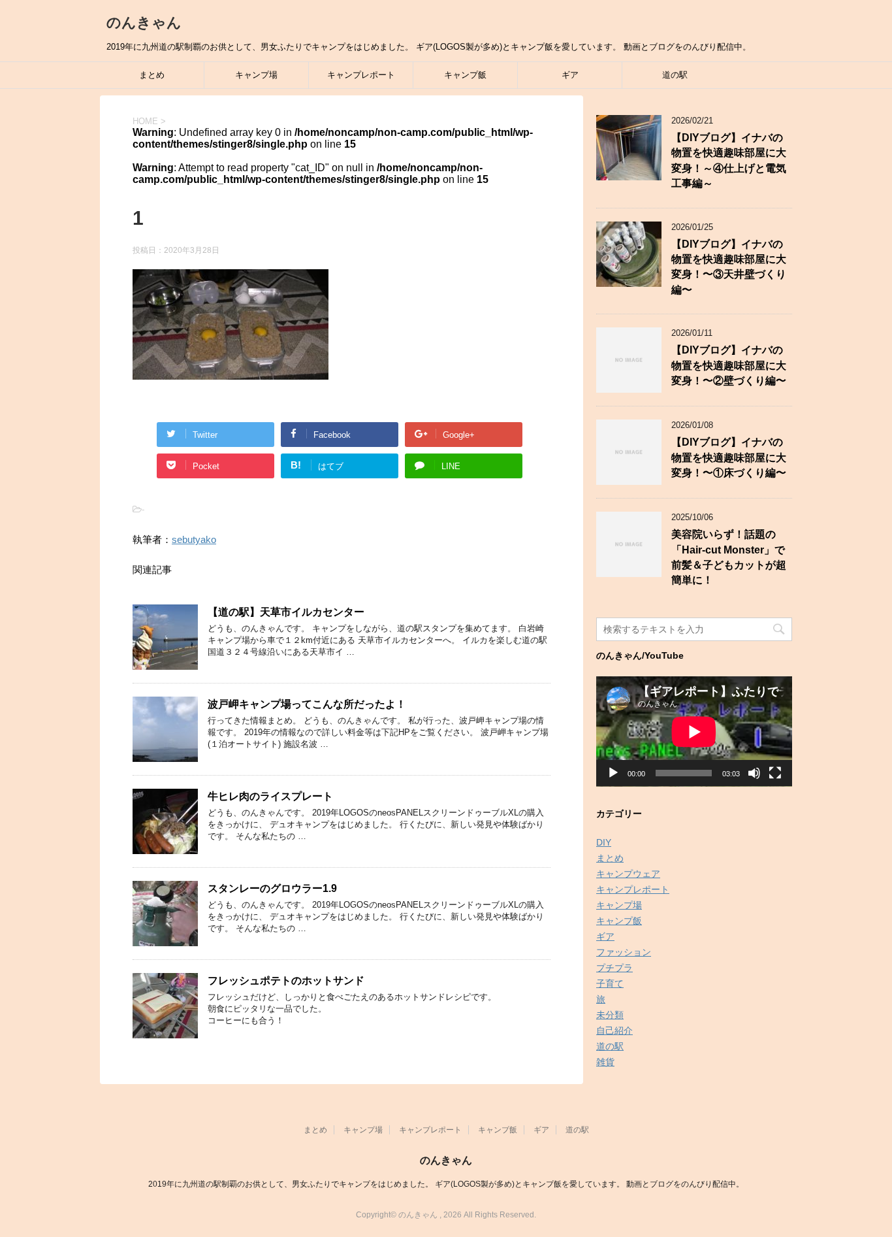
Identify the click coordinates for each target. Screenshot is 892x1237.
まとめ (152, 75)
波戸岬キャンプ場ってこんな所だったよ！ (307, 704)
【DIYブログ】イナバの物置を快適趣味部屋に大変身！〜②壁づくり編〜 (728, 365)
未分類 (610, 1015)
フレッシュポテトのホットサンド (286, 980)
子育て (610, 983)
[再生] (613, 773)
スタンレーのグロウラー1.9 (272, 888)
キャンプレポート (361, 75)
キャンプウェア (628, 873)
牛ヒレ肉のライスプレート (270, 796)
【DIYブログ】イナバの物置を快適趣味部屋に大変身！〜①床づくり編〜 (728, 457)
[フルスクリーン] (775, 773)
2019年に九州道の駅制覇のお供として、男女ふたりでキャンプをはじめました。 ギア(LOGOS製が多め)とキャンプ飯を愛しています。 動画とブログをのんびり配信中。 (446, 1184)
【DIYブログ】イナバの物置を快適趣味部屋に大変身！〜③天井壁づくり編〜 (728, 267)
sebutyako (194, 539)
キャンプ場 (256, 75)
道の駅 (675, 75)
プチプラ (614, 968)
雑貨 (605, 1062)
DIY (603, 842)
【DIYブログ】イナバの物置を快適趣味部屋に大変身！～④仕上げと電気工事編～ (728, 160)
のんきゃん (144, 22)
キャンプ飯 (465, 75)
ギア (570, 75)
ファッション (623, 952)
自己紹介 (614, 1030)
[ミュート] (754, 773)
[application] (694, 731)
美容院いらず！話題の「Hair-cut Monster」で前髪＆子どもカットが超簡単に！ (728, 557)
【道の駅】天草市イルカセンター (286, 612)
